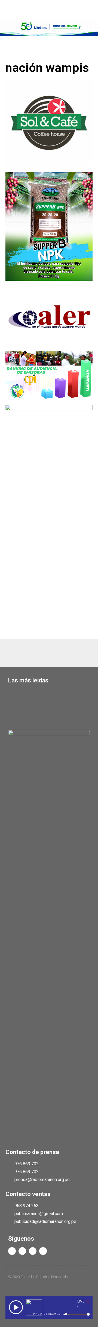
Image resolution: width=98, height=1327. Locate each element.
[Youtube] (32, 1251)
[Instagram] (43, 1251)
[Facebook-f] (12, 1251)
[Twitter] (22, 1251)
